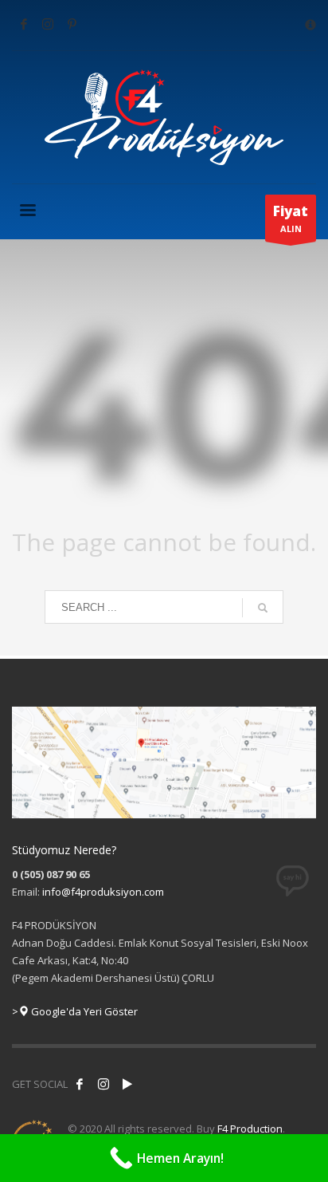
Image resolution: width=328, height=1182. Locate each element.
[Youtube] (72, 24)
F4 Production (250, 1128)
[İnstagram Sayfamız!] (103, 1084)
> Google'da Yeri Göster (75, 1011)
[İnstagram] (48, 24)
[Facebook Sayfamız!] (80, 1084)
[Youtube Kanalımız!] (127, 1084)
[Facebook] (24, 24)
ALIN (290, 218)
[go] (262, 607)
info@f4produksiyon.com (103, 892)
